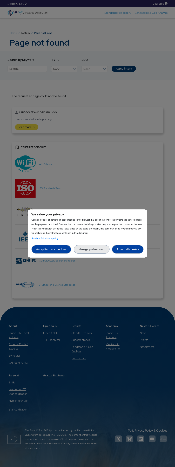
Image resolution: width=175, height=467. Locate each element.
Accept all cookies (128, 249)
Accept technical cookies (51, 249)
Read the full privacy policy (45, 238)
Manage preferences (91, 249)
